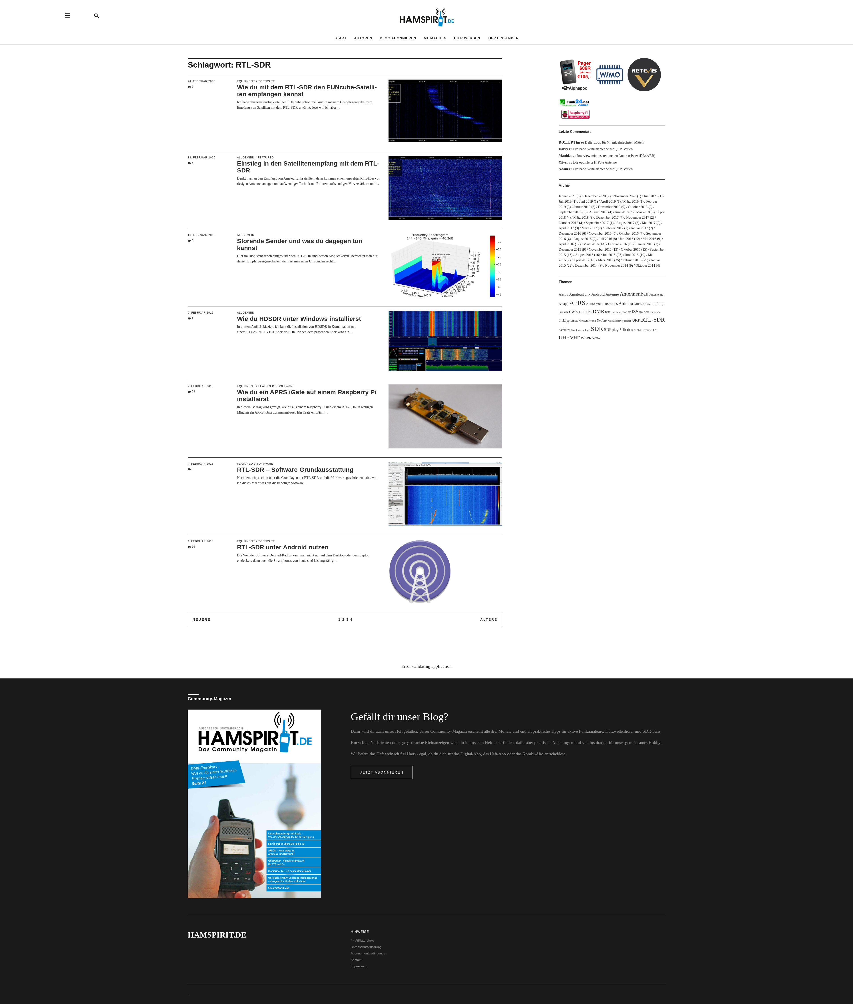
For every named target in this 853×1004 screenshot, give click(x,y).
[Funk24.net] (575, 108)
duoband (616, 312)
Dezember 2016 (570, 233)
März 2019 (631, 201)
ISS (635, 311)
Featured (266, 157)
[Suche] (96, 15)
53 (193, 391)
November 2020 (624, 196)
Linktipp (564, 320)
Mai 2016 (649, 239)
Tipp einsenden (503, 38)
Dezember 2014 (586, 265)
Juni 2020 (651, 196)
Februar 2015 (632, 260)
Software (266, 81)
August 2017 (625, 223)
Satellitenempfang (580, 330)
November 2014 (616, 265)
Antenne (612, 294)
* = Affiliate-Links (362, 940)
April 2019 (608, 201)
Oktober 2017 (568, 223)
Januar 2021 (567, 196)
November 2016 (600, 233)
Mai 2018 (643, 212)
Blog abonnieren (398, 38)
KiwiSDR (644, 312)
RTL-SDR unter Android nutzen (283, 547)
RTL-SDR (653, 319)
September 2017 (597, 223)
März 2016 (591, 244)
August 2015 (584, 255)
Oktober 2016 (629, 233)
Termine (647, 330)
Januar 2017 (639, 228)
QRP (636, 320)
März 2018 (581, 217)
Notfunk (602, 320)
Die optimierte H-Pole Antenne (595, 162)
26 (193, 546)
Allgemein (245, 157)
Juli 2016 (605, 239)
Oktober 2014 (645, 265)
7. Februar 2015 (201, 386)
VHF (575, 337)
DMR (598, 311)
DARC (587, 312)
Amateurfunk (579, 294)
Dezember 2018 (609, 207)
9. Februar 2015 (201, 312)
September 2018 (570, 212)
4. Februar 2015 (201, 463)
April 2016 (566, 244)
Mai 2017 (649, 223)
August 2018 (598, 212)
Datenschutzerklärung (366, 947)
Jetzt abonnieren (382, 772)
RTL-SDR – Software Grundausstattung (295, 469)
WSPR (586, 338)
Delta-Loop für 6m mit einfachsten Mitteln (614, 142)
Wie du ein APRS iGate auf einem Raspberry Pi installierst (307, 395)
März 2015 (605, 260)
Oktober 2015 (630, 249)
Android (598, 294)
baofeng (657, 304)
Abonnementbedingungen (369, 953)
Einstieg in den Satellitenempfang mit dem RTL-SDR (308, 167)
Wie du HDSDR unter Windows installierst (299, 318)
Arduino (626, 303)
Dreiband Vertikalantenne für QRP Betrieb (603, 149)
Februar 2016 (617, 244)
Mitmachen (435, 38)
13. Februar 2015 (201, 157)
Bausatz (563, 312)
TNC (655, 330)
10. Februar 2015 (201, 235)
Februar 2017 (613, 228)
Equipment (246, 81)
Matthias (565, 156)
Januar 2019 (581, 207)
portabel (626, 321)
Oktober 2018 (638, 207)
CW (572, 312)
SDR (597, 328)
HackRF (626, 312)
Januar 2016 (644, 244)
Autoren (363, 38)
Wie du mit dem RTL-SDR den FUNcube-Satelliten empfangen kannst (307, 91)
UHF (564, 337)
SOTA (637, 330)
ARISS (638, 304)
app (565, 304)
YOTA (596, 338)
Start (341, 38)
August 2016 (582, 239)
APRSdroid (593, 304)
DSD (607, 312)
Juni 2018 (622, 212)
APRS (577, 302)
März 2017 (589, 228)
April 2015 (581, 260)
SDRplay (611, 329)
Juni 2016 (626, 239)
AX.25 (646, 304)
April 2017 (566, 228)
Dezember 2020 (594, 196)
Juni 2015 (632, 255)
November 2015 (600, 249)
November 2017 (637, 217)
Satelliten (564, 330)
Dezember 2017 (607, 217)
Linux (574, 320)
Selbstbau (626, 330)
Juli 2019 (565, 201)
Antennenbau (634, 294)
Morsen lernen (587, 320)
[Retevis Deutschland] (644, 74)
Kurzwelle (655, 312)
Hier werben (467, 38)
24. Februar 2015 (201, 81)
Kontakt (356, 960)
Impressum (359, 966)
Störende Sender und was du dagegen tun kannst (299, 244)
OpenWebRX (615, 321)
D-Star (579, 312)
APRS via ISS (610, 304)
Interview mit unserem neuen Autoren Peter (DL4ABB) (616, 156)
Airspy (563, 294)
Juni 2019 (586, 201)
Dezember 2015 (570, 249)
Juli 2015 (609, 255)
